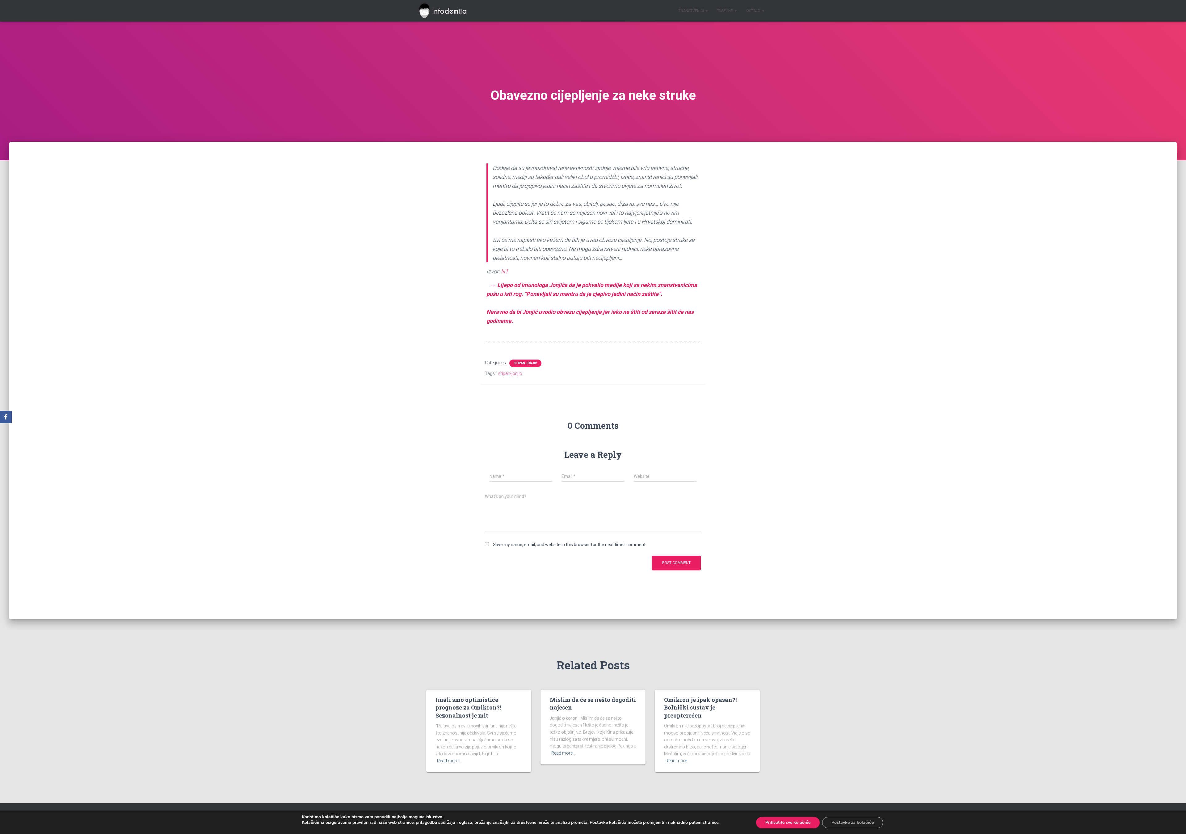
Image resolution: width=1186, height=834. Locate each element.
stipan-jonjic (510, 373)
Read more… (449, 760)
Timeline (725, 11)
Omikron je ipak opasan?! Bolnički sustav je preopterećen (700, 707)
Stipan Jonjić (525, 363)
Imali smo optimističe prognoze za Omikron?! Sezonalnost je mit (468, 707)
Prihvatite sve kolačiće (787, 822)
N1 (504, 271)
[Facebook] (6, 417)
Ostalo (753, 11)
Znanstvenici (691, 11)
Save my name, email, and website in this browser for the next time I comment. (569, 544)
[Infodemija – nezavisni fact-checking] (445, 11)
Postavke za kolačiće (852, 822)
